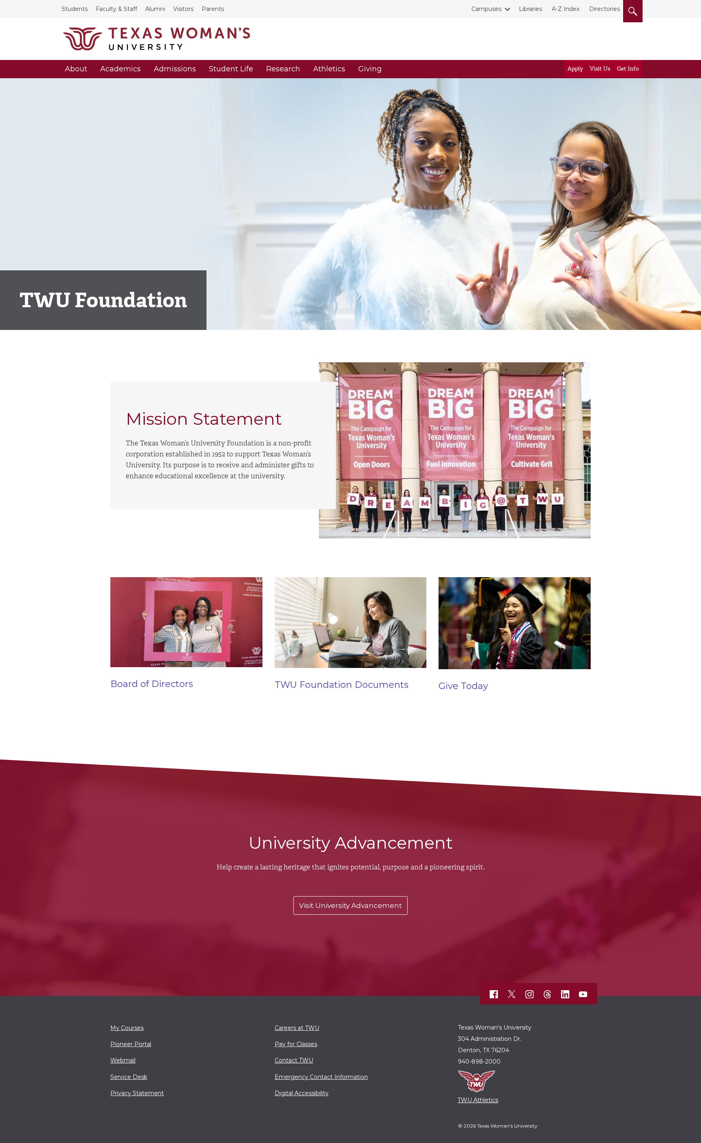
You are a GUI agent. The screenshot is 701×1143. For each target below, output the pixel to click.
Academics (120, 68)
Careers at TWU (297, 1028)
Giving (370, 68)
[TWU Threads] (548, 994)
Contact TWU (294, 1060)
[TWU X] (512, 994)
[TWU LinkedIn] (565, 994)
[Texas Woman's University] (156, 39)
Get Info (628, 69)
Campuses (486, 9)
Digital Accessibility (302, 1093)
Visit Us (600, 69)
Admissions (175, 68)
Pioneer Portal (130, 1044)
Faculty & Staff (116, 9)
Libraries (530, 9)
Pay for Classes (296, 1044)
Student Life (231, 68)
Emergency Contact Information (321, 1077)
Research (283, 68)
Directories (604, 9)
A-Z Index (565, 9)
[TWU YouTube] (583, 994)
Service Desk (128, 1077)
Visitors (183, 9)
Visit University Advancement (350, 905)
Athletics (329, 68)
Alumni (155, 9)
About (76, 68)
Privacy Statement (137, 1093)
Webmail (122, 1060)
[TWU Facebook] (494, 994)
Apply (575, 69)
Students (75, 9)
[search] (633, 9)
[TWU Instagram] (530, 994)
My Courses (127, 1028)
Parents (213, 9)
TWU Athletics (478, 1100)
